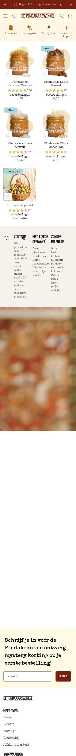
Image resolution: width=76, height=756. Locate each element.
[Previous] (5, 4)
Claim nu (63, 676)
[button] (17, 90)
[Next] (71, 4)
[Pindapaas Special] (19, 184)
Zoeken (8, 717)
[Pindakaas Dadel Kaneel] (56, 61)
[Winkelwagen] (70, 16)
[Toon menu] (5, 16)
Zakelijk (9, 731)
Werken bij (11, 737)
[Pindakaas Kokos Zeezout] (19, 122)
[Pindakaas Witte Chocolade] (56, 122)
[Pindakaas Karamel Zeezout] (19, 61)
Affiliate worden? (16, 744)
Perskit (8, 724)
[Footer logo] (18, 698)
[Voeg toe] (8, 73)
